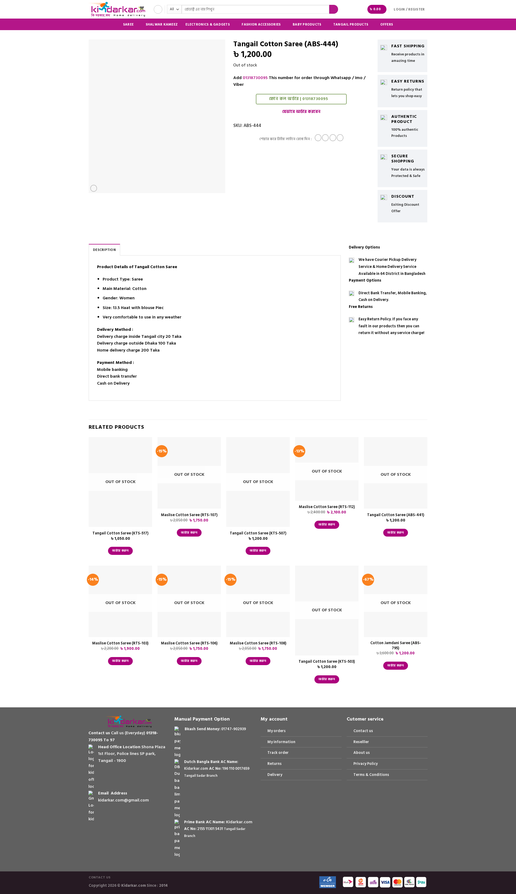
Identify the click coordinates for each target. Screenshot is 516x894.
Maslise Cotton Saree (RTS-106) (189, 643)
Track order (278, 753)
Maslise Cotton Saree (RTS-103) (120, 643)
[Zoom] (93, 188)
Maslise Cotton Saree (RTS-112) (327, 507)
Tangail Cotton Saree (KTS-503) (327, 661)
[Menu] (158, 9)
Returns (274, 764)
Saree (128, 24)
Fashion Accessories (261, 24)
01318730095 (255, 77)
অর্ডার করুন (120, 550)
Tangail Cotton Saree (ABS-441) (395, 515)
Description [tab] (104, 250)
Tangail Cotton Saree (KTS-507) (258, 533)
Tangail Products (350, 24)
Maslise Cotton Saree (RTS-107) (189, 515)
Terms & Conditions (371, 775)
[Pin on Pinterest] (340, 137)
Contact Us (99, 877)
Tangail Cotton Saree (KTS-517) (120, 533)
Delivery (274, 775)
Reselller (361, 742)
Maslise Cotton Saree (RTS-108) (258, 643)
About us (361, 753)
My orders (276, 731)
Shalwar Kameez (162, 24)
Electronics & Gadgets (207, 24)
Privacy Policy (365, 764)
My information (281, 742)
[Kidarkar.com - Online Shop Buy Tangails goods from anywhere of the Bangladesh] (117, 9)
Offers (386, 24)
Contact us (363, 731)
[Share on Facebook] (318, 137)
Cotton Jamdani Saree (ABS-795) (395, 646)
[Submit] (333, 9)
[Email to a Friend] (332, 137)
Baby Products (307, 24)
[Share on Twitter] (325, 137)
